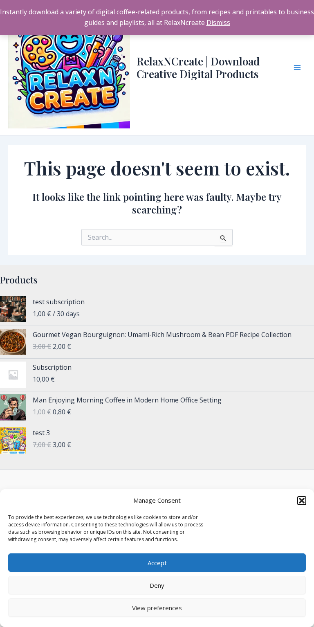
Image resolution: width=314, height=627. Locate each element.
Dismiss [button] (218, 22)
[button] (302, 501)
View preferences (157, 608)
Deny (157, 585)
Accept (157, 563)
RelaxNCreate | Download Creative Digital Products (198, 67)
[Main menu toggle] (297, 67)
